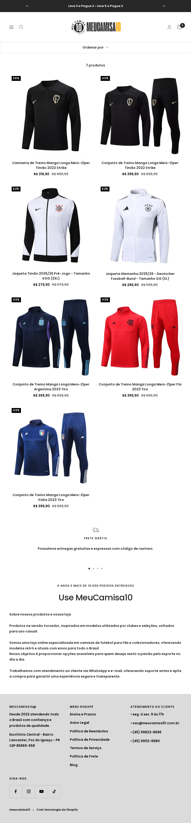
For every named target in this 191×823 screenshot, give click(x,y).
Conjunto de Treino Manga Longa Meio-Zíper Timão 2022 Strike (140, 165)
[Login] (169, 27)
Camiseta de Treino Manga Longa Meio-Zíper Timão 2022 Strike (51, 165)
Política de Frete (84, 756)
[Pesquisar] (21, 27)
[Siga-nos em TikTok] (54, 791)
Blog (74, 765)
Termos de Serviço (86, 748)
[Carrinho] (179, 27)
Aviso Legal (79, 722)
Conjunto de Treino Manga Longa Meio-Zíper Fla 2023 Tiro (140, 387)
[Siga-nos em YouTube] (41, 791)
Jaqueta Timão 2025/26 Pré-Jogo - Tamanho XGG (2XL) (51, 276)
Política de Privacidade (90, 739)
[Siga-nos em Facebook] (15, 791)
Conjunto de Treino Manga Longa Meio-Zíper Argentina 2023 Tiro (51, 387)
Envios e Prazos (83, 714)
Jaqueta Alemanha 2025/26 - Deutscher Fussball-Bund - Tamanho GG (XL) (140, 276)
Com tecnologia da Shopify (57, 810)
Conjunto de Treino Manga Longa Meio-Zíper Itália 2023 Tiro (51, 497)
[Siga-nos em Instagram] (28, 791)
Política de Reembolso (89, 731)
